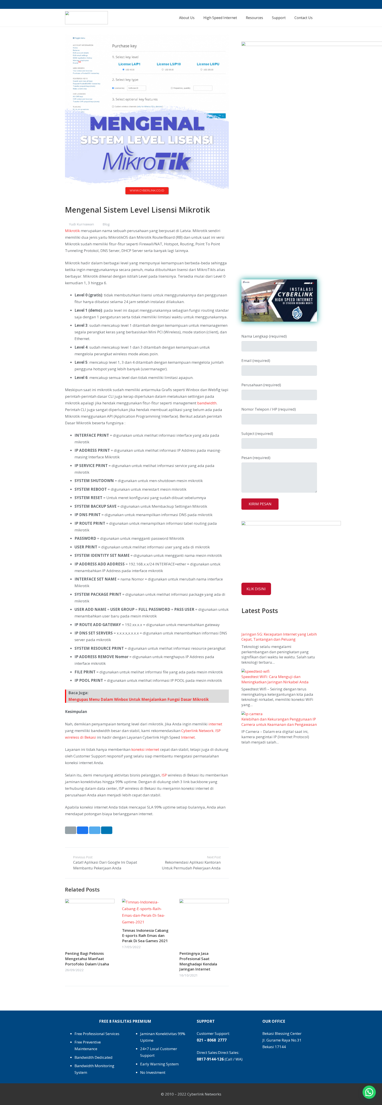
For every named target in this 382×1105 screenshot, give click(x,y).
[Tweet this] (94, 830)
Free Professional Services (96, 1033)
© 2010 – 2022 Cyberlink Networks (191, 1094)
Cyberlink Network (197, 730)
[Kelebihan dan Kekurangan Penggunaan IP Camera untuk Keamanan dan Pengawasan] (252, 714)
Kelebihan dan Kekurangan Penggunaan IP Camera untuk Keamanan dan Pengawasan (279, 722)
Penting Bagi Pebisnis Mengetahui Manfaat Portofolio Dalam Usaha (87, 959)
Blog (106, 224)
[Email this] (70, 830)
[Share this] (82, 830)
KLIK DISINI (256, 588)
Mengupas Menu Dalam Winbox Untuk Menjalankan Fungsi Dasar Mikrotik (138, 699)
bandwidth (206, 402)
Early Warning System (159, 1064)
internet (215, 723)
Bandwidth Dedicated (93, 1057)
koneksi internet (145, 749)
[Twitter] (298, 4)
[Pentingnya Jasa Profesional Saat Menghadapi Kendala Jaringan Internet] (204, 902)
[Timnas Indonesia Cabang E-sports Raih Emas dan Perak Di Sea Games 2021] (147, 902)
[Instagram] (290, 4)
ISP (164, 775)
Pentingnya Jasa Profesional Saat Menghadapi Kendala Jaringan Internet (198, 961)
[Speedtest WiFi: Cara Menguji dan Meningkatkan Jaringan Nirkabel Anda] (255, 671)
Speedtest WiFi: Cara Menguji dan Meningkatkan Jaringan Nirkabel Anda (275, 679)
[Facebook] (283, 4)
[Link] (86, 17)
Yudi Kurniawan (81, 224)
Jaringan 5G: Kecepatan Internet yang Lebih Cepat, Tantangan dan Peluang (279, 637)
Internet (188, 737)
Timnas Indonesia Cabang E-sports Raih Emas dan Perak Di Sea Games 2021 (145, 936)
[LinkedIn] (305, 4)
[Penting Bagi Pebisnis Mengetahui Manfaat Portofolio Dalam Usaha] (90, 902)
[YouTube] (313, 4)
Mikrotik (72, 230)
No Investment (152, 1072)
